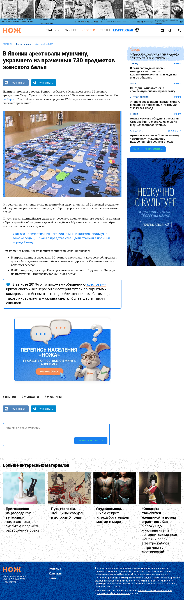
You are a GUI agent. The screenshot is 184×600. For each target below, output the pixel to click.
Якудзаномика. (112, 515)
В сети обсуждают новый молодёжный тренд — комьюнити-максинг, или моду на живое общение (153, 73)
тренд (134, 63)
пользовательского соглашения (155, 590)
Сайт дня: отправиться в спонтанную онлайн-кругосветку (152, 90)
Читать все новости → (148, 149)
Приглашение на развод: (23, 519)
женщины (31, 396)
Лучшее (71, 30)
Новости (88, 30)
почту (117, 586)
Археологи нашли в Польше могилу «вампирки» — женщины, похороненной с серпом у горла (154, 138)
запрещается (112, 581)
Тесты (105, 30)
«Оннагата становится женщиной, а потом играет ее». (160, 530)
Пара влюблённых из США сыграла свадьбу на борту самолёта (154, 56)
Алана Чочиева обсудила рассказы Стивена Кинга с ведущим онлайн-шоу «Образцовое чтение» (154, 121)
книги (134, 114)
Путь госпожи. (67, 513)
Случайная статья (137, 30)
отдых (134, 83)
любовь (135, 50)
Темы (53, 578)
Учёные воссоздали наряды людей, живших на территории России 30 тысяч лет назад (155, 105)
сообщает (9, 99)
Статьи (51, 30)
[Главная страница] (12, 30)
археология (137, 131)
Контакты (56, 573)
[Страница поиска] (179, 30)
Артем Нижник (23, 44)
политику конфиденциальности (113, 593)
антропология (139, 97)
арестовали (96, 284)
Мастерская (123, 30)
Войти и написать (91, 440)
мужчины (54, 396)
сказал (44, 238)
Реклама (55, 569)
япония (7, 44)
